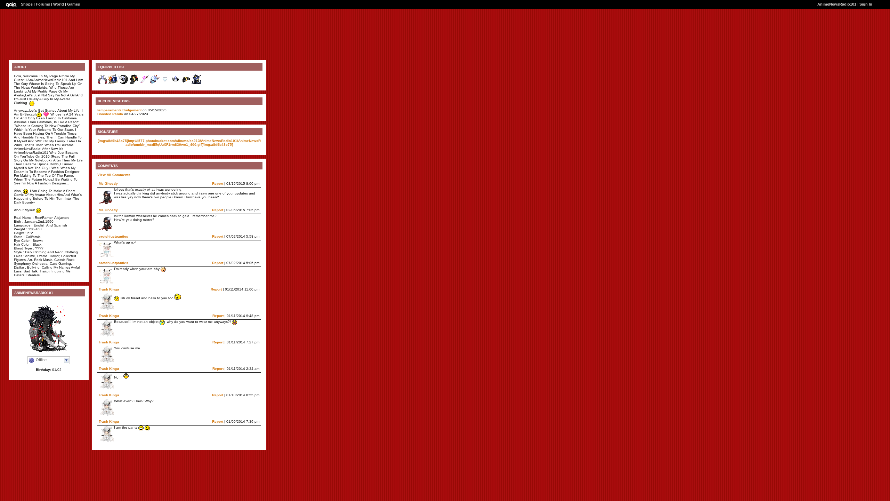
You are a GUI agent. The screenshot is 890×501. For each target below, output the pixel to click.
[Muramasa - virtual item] (144, 83)
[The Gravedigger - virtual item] (186, 83)
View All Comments (113, 175)
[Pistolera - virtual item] (102, 83)
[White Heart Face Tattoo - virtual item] (165, 83)
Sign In (865, 4)
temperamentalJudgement (119, 110)
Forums (43, 4)
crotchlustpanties (113, 236)
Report (217, 183)
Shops (27, 4)
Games (73, 4)
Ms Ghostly (108, 183)
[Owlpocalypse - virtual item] (175, 83)
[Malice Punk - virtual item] (134, 83)
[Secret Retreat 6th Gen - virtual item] (113, 83)
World (58, 4)
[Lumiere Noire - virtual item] (123, 83)
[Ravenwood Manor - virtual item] (196, 83)
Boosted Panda (110, 114)
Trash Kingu (109, 289)
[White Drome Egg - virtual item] (154, 83)
